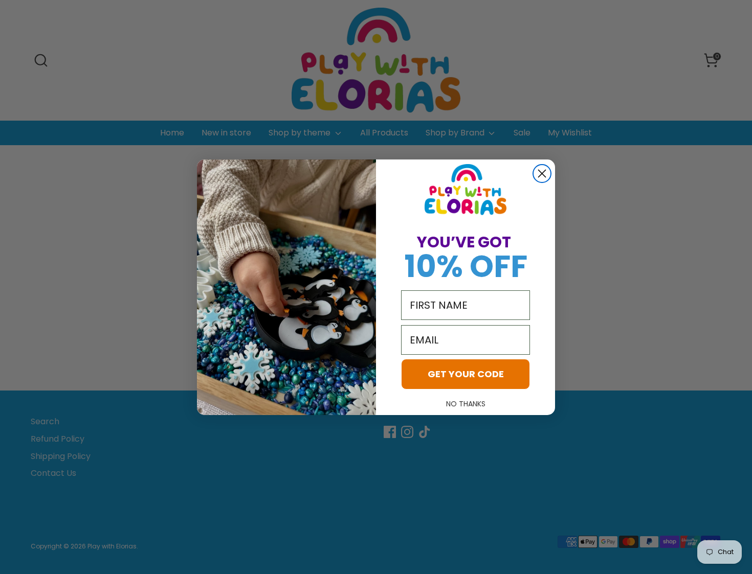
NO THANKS (465, 404)
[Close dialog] (542, 173)
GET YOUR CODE (466, 374)
